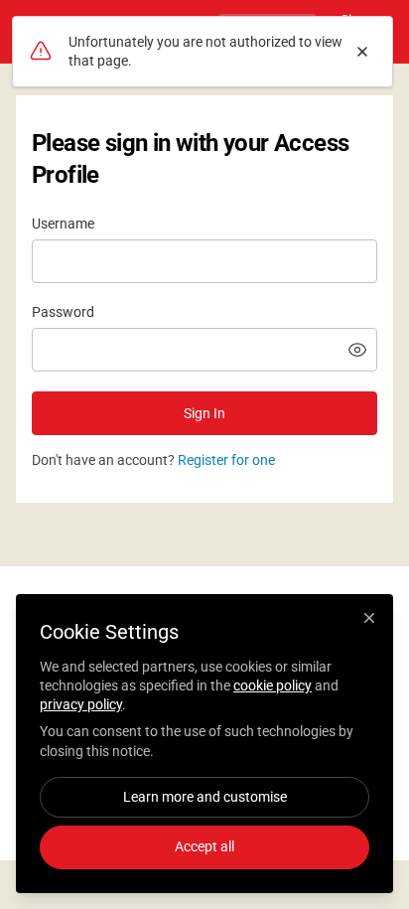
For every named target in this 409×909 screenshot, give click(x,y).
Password (63, 312)
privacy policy (81, 704)
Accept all (204, 846)
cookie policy (272, 685)
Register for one (226, 460)
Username (63, 223)
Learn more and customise (205, 797)
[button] (357, 350)
